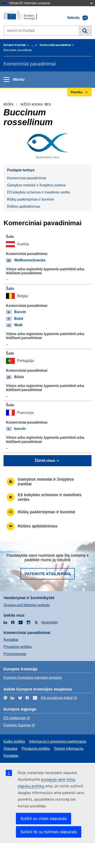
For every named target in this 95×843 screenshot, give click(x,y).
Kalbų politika (14, 741)
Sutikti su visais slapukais (43, 818)
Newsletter (49, 622)
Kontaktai (11, 640)
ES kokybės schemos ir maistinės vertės (38, 192)
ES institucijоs (15, 718)
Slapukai (10, 748)
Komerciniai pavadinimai (55, 45)
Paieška (85, 30)
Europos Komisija (15, 45)
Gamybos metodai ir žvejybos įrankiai (36, 185)
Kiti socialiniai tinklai (57, 698)
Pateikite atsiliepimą (48, 574)
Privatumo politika (18, 647)
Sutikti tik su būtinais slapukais (48, 831)
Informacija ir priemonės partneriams (57, 741)
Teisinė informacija (68, 748)
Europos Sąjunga (17, 725)
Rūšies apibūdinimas (23, 206)
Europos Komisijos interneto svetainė (33, 677)
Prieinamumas (15, 654)
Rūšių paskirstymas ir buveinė (30, 199)
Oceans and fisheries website (27, 605)
